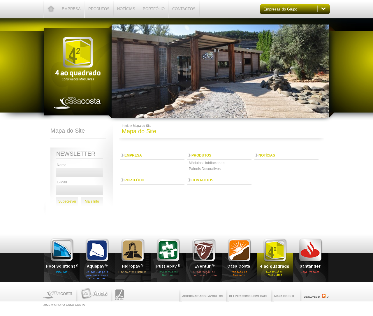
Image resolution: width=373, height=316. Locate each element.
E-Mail (62, 182)
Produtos (99, 9)
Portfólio (154, 9)
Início (126, 125)
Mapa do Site (284, 296)
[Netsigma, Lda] (316, 297)
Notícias (126, 9)
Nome (61, 165)
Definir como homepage (248, 296)
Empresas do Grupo (280, 9)
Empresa (71, 9)
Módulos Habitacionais (207, 163)
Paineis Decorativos (205, 169)
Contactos (184, 9)
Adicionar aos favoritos (202, 296)
